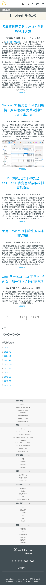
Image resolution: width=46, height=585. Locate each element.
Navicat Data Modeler (23, 434)
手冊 (23, 459)
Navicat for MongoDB (23, 421)
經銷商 (23, 491)
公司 (23, 507)
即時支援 (23, 467)
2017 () (7, 385)
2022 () (8, 364)
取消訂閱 (23, 543)
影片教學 (23, 462)
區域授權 (23, 537)
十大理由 (23, 513)
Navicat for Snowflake (23, 410)
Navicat (23, 429)
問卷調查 (23, 464)
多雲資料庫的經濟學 (12, 42)
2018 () (8, 381)
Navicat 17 (23, 404)
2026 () (8, 348)
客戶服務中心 (23, 475)
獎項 (23, 516)
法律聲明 (9, 581)
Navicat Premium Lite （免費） (23, 432)
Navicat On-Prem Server (23, 446)
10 (38, 317)
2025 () (8, 352)
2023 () (8, 360)
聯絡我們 (36, 581)
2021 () (8, 368)
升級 (23, 532)
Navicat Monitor (23, 416)
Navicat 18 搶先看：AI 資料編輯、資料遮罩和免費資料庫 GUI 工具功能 (23, 110)
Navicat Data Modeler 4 (23, 407)
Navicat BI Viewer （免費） (23, 443)
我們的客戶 (23, 510)
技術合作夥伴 (23, 494)
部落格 (23, 521)
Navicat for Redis (23, 418)
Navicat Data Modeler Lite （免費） (23, 437)
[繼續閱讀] (22, 93)
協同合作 (23, 413)
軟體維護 (23, 529)
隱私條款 (19, 581)
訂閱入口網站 (23, 478)
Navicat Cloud (23, 448)
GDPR (28, 581)
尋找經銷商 (23, 488)
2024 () (8, 356)
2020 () (8, 373)
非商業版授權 (23, 534)
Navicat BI (23, 440)
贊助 (23, 497)
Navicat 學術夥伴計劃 (23, 499)
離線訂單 (23, 540)
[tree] (23, 366)
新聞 (23, 518)
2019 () (8, 377)
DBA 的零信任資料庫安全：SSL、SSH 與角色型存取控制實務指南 (23, 183)
